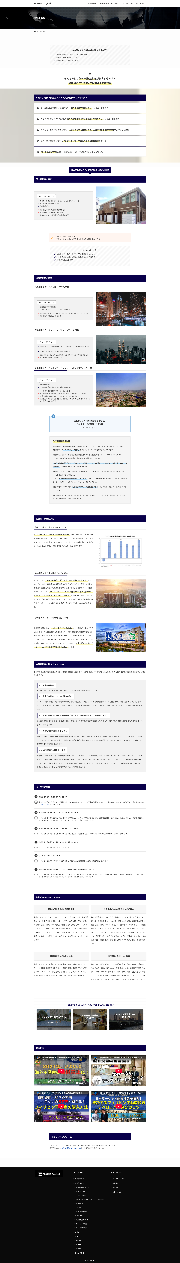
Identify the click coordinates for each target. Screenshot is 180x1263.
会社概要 (78, 1241)
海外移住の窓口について (83, 1187)
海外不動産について (82, 1220)
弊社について (79, 1236)
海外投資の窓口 (80, 1179)
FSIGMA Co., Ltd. (43, 3)
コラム (77, 1232)
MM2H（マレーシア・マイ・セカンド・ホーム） (90, 1199)
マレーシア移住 (80, 1191)
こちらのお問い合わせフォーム (70, 1148)
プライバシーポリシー (120, 1179)
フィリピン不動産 (81, 1224)
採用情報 (78, 1249)
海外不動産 (78, 1215)
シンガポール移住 (81, 1211)
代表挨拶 (78, 1245)
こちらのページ (44, 804)
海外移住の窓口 (80, 1183)
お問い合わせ (79, 1253)
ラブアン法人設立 (81, 1195)
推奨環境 (115, 1183)
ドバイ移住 (79, 1203)
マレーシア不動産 (81, 1228)
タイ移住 (78, 1207)
